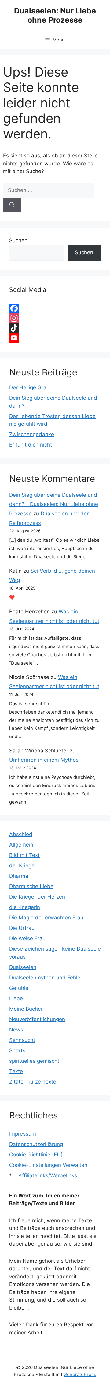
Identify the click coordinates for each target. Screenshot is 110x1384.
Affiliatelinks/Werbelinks (47, 1175)
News (16, 1030)
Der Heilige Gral (28, 387)
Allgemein (21, 845)
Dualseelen (22, 967)
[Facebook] (55, 308)
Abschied (20, 834)
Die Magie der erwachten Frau (46, 917)
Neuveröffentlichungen (37, 1019)
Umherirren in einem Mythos (44, 760)
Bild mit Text (24, 855)
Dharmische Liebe (31, 886)
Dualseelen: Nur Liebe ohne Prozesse (55, 15)
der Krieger (22, 865)
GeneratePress (80, 1374)
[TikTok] (55, 328)
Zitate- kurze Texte (32, 1082)
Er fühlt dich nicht (30, 445)
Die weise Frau (27, 938)
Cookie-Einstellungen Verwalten (48, 1165)
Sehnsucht (22, 1040)
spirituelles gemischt (34, 1061)
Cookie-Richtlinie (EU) (36, 1155)
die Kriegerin (24, 907)
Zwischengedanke (31, 434)
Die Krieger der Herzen (37, 897)
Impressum (22, 1134)
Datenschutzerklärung (36, 1144)
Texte (16, 1071)
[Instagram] (55, 318)
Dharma (18, 876)
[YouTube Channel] (55, 338)
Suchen (18, 240)
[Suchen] (12, 205)
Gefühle (18, 988)
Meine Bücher (26, 1009)
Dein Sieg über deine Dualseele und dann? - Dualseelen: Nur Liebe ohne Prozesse (53, 504)
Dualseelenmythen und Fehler (45, 978)
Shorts (17, 1050)
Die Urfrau (22, 928)
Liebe (16, 998)
